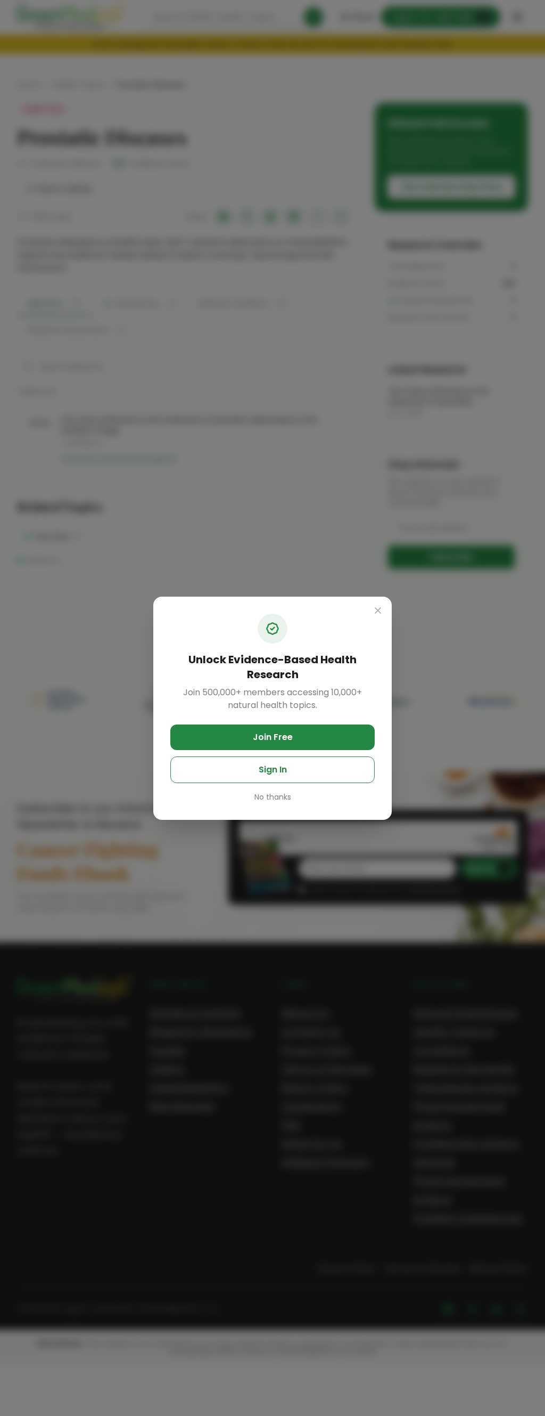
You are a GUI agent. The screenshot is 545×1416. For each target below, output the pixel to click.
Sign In (273, 769)
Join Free (273, 737)
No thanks (272, 797)
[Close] (377, 610)
